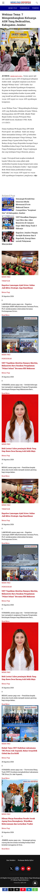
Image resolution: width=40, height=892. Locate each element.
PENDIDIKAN (24, 8)
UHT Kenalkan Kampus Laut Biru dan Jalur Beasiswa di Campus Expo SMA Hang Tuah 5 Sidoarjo (26, 223)
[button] (5, 889)
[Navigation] (2, 3)
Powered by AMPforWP (20, 882)
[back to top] (35, 883)
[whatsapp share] (35, 890)
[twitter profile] (11, 868)
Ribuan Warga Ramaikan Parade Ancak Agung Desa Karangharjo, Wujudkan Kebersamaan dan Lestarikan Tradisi (18, 821)
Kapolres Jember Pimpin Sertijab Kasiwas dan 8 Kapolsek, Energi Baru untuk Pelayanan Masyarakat (20, 238)
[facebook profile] (17, 868)
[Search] (36, 2)
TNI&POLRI (6, 281)
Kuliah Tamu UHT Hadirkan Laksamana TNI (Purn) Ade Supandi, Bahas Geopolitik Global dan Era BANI (19, 750)
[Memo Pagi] (20, 1)
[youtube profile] (29, 868)
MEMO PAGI (12, 8)
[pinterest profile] (23, 868)
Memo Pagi (6, 292)
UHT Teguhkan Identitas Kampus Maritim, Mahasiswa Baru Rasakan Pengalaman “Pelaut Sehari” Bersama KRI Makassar (20, 366)
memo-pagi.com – (16, 76)
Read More (6, 315)
